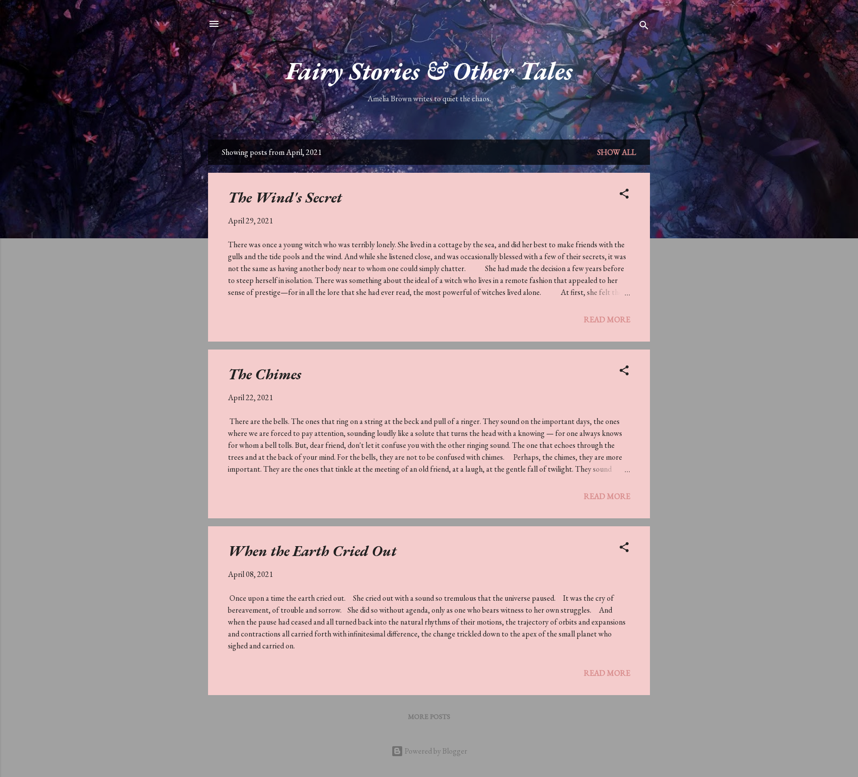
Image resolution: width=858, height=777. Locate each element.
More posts (429, 716)
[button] (624, 195)
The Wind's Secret (285, 197)
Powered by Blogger (435, 751)
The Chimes (264, 374)
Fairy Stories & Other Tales (429, 71)
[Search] (644, 27)
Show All (616, 152)
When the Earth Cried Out (312, 551)
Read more (607, 319)
